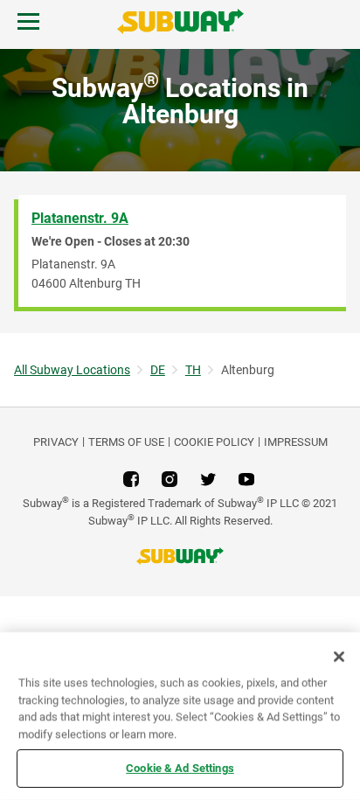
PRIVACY (56, 442)
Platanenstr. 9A (79, 218)
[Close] (339, 656)
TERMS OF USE (126, 442)
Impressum (296, 442)
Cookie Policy (214, 442)
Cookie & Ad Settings (180, 768)
